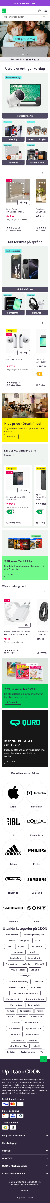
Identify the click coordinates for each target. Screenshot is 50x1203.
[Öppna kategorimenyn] (46, 10)
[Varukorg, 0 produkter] (39, 10)
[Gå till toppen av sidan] (43, 1059)
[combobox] (25, 16)
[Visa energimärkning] (40, 374)
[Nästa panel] (42, 173)
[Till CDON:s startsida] (4, 10)
